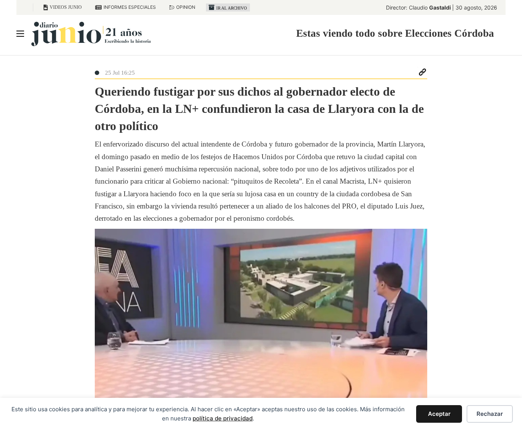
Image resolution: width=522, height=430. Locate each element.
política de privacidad (223, 418)
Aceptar (439, 413)
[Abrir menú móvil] (20, 34)
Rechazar (490, 413)
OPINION (185, 7)
